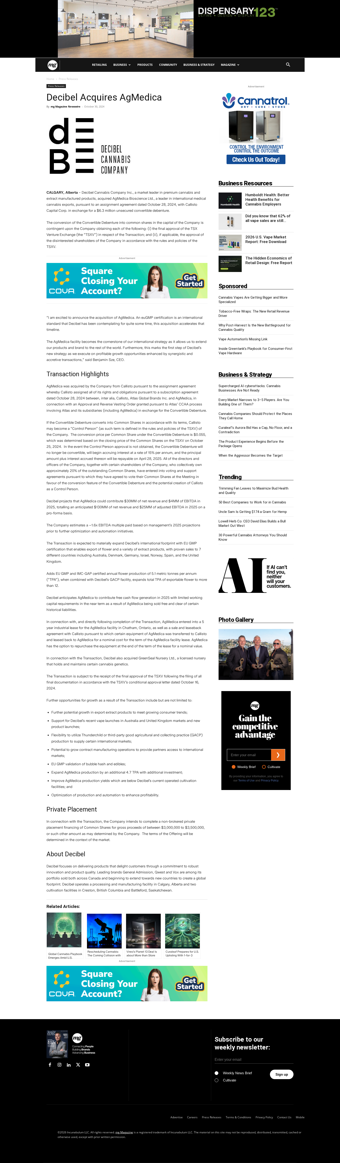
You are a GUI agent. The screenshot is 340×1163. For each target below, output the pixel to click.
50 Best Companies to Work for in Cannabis (252, 502)
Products (145, 65)
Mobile (300, 1117)
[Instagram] (59, 1065)
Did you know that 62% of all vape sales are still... (268, 218)
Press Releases (56, 86)
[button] (288, 65)
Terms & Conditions (238, 1117)
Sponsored (233, 286)
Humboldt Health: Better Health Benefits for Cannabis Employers (267, 199)
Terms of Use (246, 780)
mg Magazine (124, 1132)
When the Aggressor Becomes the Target (251, 455)
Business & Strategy (198, 65)
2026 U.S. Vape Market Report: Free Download (265, 239)
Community (168, 65)
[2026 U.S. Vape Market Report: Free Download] (230, 243)
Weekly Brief (246, 767)
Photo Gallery (236, 620)
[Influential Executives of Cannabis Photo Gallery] (256, 654)
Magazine (228, 65)
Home (50, 79)
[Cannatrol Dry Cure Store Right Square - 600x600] (256, 128)
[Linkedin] (68, 1065)
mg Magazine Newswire (65, 106)
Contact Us (284, 1117)
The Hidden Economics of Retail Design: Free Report (268, 260)
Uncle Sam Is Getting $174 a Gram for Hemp (253, 512)
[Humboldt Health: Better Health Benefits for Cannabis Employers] (230, 201)
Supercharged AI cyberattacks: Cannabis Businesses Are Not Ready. (250, 388)
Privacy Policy (269, 780)
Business (120, 65)
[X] (77, 1065)
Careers (192, 1117)
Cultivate (274, 767)
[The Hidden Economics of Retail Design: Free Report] (230, 264)
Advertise (176, 1117)
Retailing (99, 65)
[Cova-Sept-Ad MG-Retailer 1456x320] (126, 283)
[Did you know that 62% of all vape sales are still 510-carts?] (230, 222)
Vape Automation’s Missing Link (243, 339)
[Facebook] (49, 1065)
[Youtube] (87, 1065)
